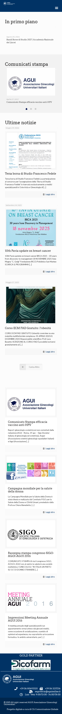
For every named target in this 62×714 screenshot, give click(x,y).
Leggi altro (50, 194)
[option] (31, 35)
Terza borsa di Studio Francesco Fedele (30, 173)
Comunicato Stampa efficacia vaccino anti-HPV (29, 102)
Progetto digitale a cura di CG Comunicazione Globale (32, 709)
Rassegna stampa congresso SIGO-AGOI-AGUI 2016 (31, 554)
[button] (56, 7)
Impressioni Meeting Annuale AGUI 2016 (28, 619)
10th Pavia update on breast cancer (28, 250)
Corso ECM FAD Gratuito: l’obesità (28, 328)
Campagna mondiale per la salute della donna (30, 490)
